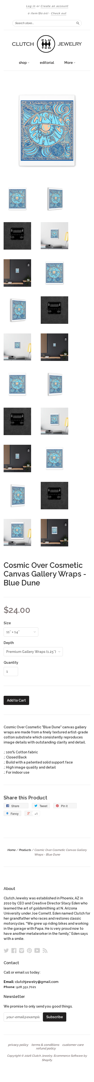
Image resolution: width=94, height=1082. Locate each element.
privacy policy (18, 1045)
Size (7, 623)
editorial (47, 63)
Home (11, 850)
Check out (58, 13)
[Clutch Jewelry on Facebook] (14, 950)
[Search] (77, 23)
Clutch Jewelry (42, 1055)
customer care (73, 1045)
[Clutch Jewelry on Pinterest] (29, 950)
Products (25, 850)
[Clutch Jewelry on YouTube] (37, 950)
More (69, 63)
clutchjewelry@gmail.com (36, 982)
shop (23, 63)
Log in (30, 6)
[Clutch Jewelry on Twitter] (6, 950)
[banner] (47, 44)
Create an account (54, 6)
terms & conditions (45, 1045)
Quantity (11, 662)
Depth (9, 642)
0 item (38, 13)
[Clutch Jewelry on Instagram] (21, 950)
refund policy (46, 1048)
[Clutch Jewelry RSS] (45, 950)
